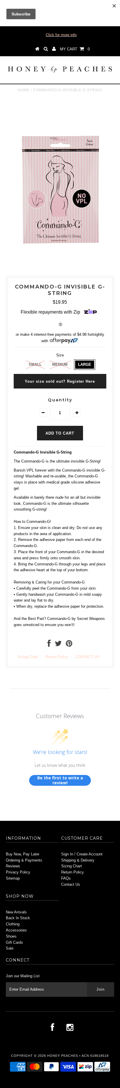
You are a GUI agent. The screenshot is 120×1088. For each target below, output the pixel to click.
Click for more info (61, 35)
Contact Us (70, 884)
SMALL (35, 364)
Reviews (13, 866)
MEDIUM (60, 364)
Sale (9, 948)
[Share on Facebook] (49, 645)
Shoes (11, 936)
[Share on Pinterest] (69, 645)
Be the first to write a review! (60, 780)
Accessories (16, 930)
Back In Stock (18, 918)
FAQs (66, 878)
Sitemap (13, 878)
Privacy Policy (18, 872)
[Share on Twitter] (58, 645)
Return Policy (56, 657)
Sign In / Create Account (82, 854)
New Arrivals (16, 912)
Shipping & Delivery (77, 860)
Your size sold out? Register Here (60, 381)
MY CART (75, 49)
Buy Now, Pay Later (22, 854)
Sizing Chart (27, 657)
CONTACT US (87, 657)
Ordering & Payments (24, 860)
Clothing (13, 924)
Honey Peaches (62, 1055)
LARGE (84, 364)
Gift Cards (14, 942)
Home (23, 90)
